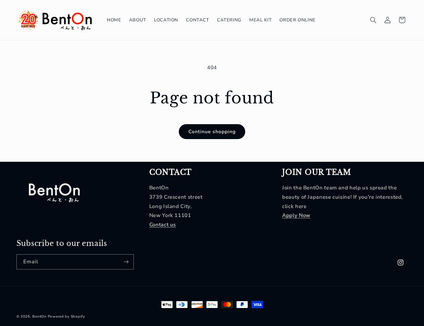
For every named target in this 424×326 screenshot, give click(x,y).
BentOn (39, 316)
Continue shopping (212, 131)
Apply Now (296, 215)
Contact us (162, 224)
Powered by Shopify (66, 316)
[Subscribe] (126, 261)
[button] (373, 20)
